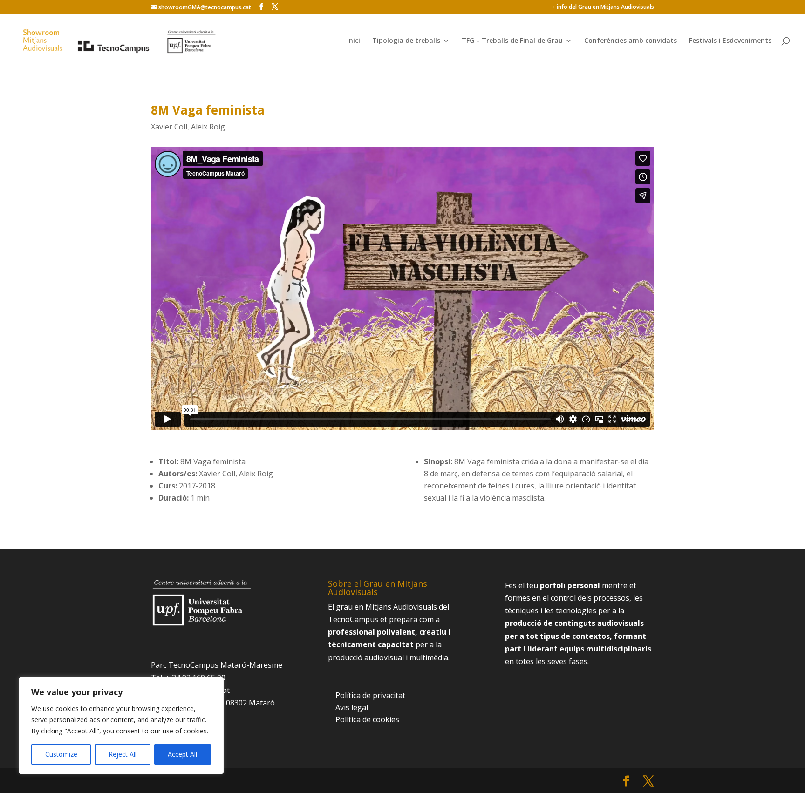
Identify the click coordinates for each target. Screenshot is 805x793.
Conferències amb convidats (630, 41)
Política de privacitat (370, 695)
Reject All (122, 754)
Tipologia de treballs (406, 41)
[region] (121, 725)
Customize (61, 754)
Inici (353, 41)
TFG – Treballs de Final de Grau (512, 41)
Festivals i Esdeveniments (730, 41)
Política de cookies (367, 719)
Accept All (182, 754)
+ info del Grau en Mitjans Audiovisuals (603, 7)
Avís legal (351, 707)
